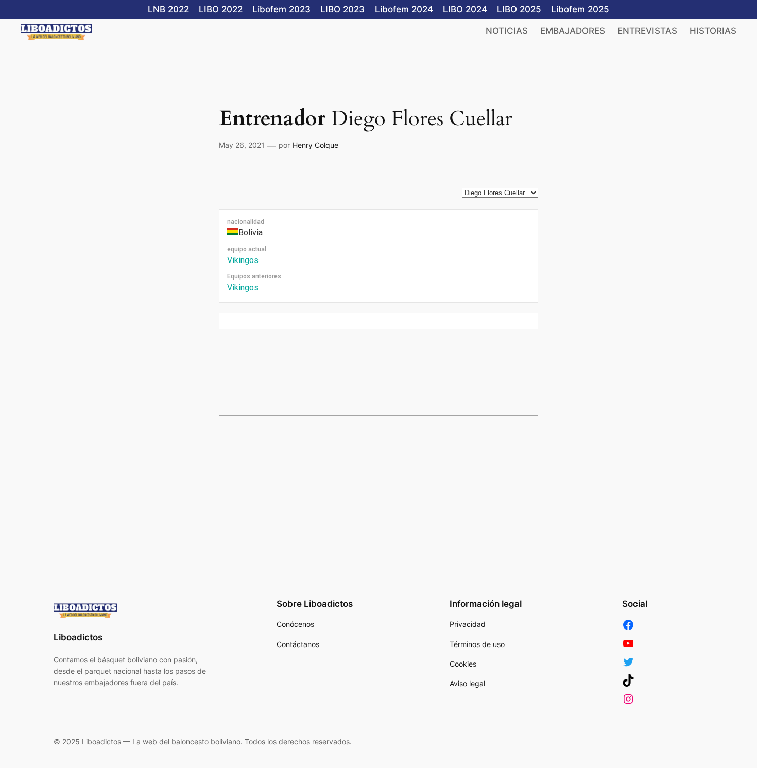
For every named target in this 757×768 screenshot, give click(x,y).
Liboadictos (78, 637)
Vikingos (243, 260)
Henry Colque (315, 145)
